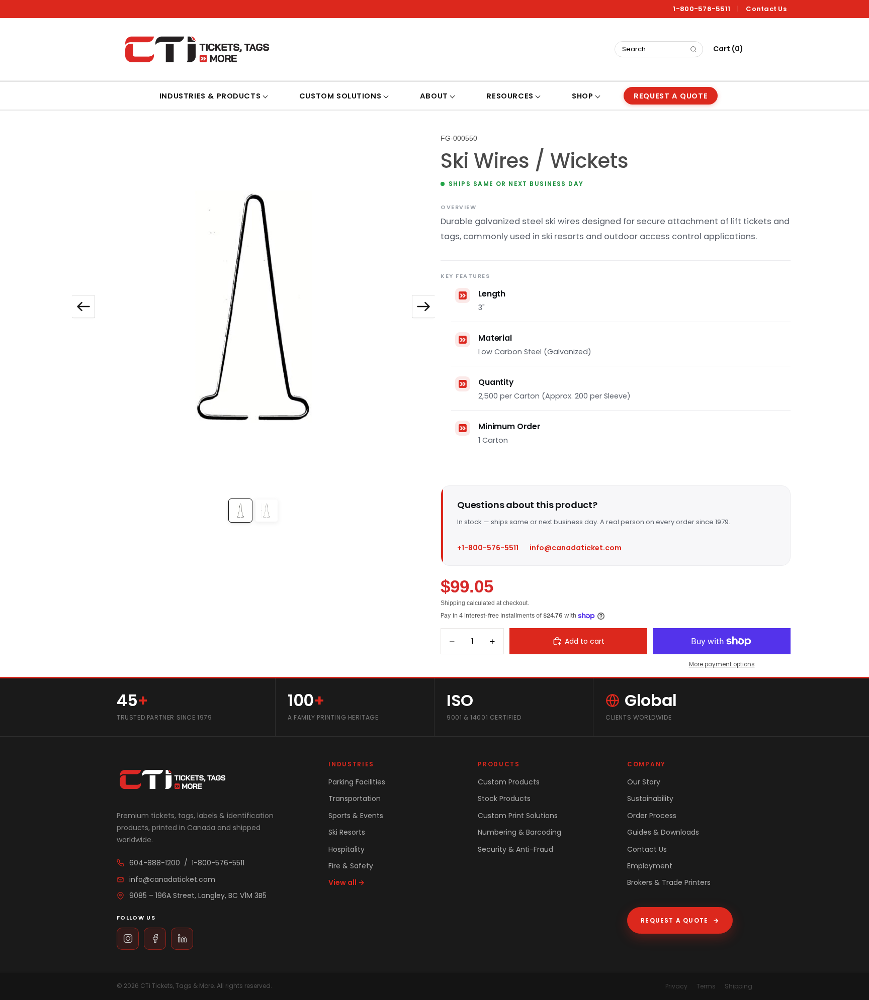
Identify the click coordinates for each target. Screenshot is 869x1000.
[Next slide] (423, 306)
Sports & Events (355, 816)
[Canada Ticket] (196, 49)
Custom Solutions (340, 96)
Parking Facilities (356, 782)
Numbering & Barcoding (519, 832)
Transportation (354, 798)
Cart (728, 49)
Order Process (651, 816)
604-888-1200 (154, 863)
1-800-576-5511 (701, 9)
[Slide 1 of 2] (240, 510)
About (434, 96)
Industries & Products (209, 96)
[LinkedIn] (182, 939)
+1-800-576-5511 (487, 548)
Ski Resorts (346, 832)
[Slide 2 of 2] (266, 510)
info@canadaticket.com (576, 548)
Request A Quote (671, 96)
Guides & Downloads (663, 832)
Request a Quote (680, 920)
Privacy (676, 986)
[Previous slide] (83, 306)
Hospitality (346, 849)
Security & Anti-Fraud (515, 849)
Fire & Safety (350, 866)
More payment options (722, 664)
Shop (582, 96)
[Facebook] (155, 939)
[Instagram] (128, 939)
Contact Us (766, 9)
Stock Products (504, 798)
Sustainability (650, 798)
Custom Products (509, 782)
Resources (509, 96)
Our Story (643, 782)
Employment (649, 866)
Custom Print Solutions (518, 816)
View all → (346, 882)
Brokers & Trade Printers (669, 882)
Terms (706, 986)
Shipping (738, 986)
